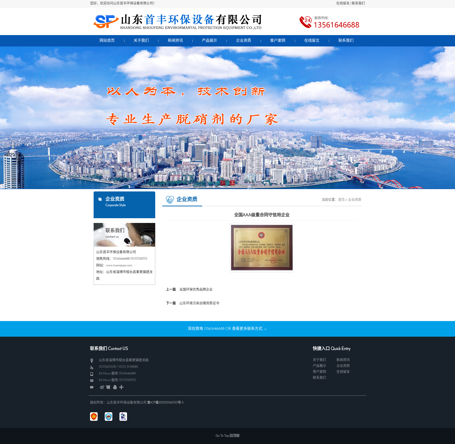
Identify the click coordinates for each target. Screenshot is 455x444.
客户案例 (319, 372)
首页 (341, 200)
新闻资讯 (343, 360)
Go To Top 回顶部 (228, 436)
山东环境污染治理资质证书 (199, 303)
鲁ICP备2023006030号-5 (165, 402)
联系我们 (358, 3)
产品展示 (319, 366)
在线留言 (343, 3)
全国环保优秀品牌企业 (196, 289)
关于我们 (319, 360)
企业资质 (354, 200)
